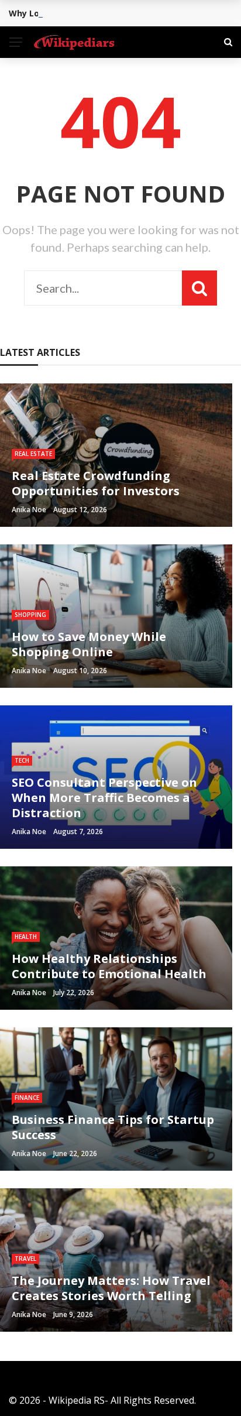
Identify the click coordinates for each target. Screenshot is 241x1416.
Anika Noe (29, 510)
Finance (27, 1097)
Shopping (30, 615)
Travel (25, 1258)
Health (26, 936)
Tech (22, 760)
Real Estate (33, 454)
